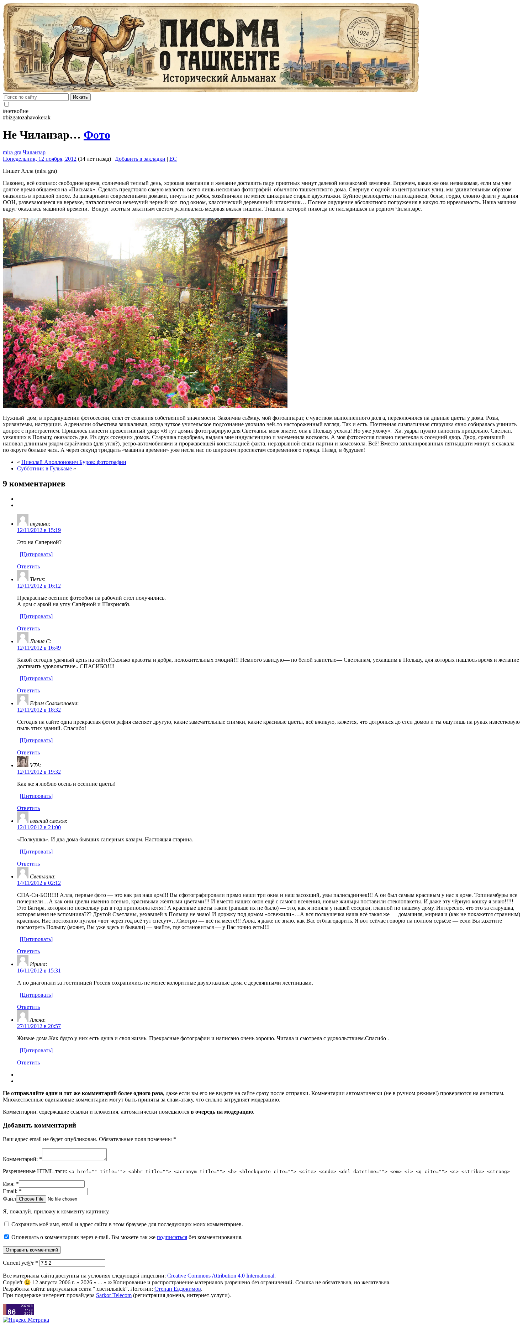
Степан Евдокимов (177, 1289)
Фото (97, 134)
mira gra (12, 152)
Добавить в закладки (140, 159)
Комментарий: (22, 1159)
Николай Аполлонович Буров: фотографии (73, 462)
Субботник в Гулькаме (44, 468)
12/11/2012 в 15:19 (39, 530)
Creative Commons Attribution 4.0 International (220, 1276)
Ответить (28, 566)
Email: (12, 1191)
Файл (9, 1199)
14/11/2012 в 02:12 (39, 883)
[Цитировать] (36, 554)
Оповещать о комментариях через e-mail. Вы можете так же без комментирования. (126, 1237)
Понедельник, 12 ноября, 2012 (39, 159)
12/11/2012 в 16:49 (39, 648)
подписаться (172, 1237)
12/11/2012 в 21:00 (39, 827)
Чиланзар (34, 152)
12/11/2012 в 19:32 (39, 772)
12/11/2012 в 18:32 (39, 710)
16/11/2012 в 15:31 (39, 971)
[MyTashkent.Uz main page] (261, 48)
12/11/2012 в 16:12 (39, 586)
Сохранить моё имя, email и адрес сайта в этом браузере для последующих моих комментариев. (127, 1224)
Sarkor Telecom (114, 1295)
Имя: (11, 1184)
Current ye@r (20, 1263)
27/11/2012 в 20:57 (39, 1026)
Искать (80, 97)
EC (173, 159)
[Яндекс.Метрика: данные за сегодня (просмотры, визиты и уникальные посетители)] (26, 1320)
